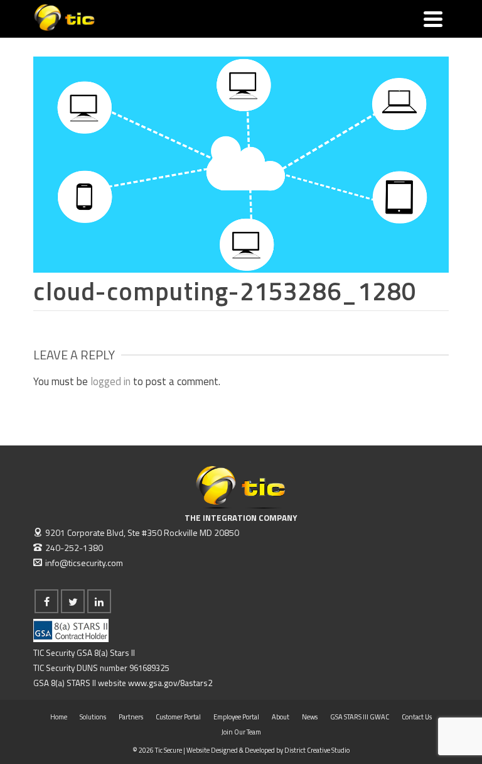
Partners (131, 717)
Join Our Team (241, 732)
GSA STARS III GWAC (359, 717)
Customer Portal (178, 717)
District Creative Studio (317, 750)
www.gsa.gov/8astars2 (170, 683)
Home (58, 717)
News (310, 717)
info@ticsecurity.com (84, 562)
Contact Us (417, 717)
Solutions (93, 717)
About (280, 717)
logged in (110, 381)
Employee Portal (236, 717)
